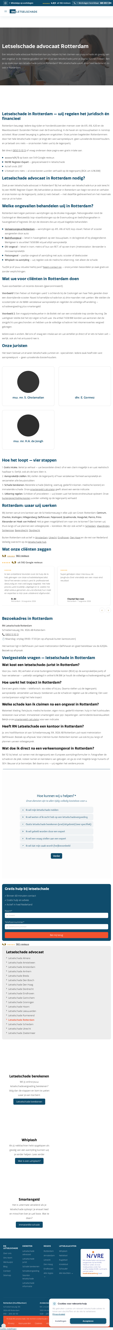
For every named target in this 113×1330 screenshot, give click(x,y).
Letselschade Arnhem (19, 971)
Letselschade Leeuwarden (22, 1011)
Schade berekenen (30, 1266)
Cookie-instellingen (8, 1329)
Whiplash (63, 1251)
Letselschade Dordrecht (21, 989)
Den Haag (75, 537)
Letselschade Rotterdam (21, 1019)
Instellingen (60, 1321)
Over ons (7, 1253)
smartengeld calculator (42, 489)
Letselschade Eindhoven (21, 993)
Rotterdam (49, 1251)
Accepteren (88, 1321)
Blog (5, 1266)
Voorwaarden (24, 1323)
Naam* (8, 910)
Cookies (38, 1323)
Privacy (11, 1323)
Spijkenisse (8, 530)
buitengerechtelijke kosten (16, 498)
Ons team (7, 1257)
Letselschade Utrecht (19, 1028)
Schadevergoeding (30, 1271)
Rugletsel (63, 1260)
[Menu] (5, 11)
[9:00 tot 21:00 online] (3, 1327)
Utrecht (53, 537)
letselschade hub (37, 542)
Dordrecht (34, 530)
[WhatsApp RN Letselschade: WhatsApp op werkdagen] (5, 3)
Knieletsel (63, 1264)
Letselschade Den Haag (20, 984)
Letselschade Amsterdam (21, 967)
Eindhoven (63, 537)
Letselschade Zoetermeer (21, 1033)
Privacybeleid (59, 1314)
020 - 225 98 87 (47, 1314)
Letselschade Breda (18, 975)
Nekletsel (63, 1255)
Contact (6, 1271)
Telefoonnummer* (14, 922)
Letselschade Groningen (21, 1002)
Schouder (63, 1269)
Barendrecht (21, 530)
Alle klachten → (66, 1273)
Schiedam (90, 526)
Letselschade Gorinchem (21, 997)
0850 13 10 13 (19, 150)
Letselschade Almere (19, 958)
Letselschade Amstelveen (21, 962)
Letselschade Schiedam (20, 1024)
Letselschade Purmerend (21, 1015)
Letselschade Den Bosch (21, 980)
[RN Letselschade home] (22, 11)
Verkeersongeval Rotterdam (20, 229)
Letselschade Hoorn (19, 1006)
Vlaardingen (103, 526)
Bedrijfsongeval (13, 237)
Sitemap (7, 1275)
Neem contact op (52, 267)
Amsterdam (41, 537)
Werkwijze (8, 1262)
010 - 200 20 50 (10, 1314)
